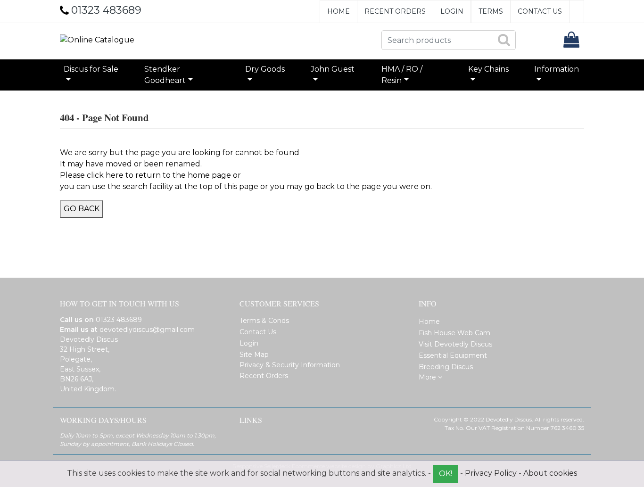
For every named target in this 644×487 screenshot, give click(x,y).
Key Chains (488, 69)
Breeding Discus (446, 367)
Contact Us (540, 11)
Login (451, 11)
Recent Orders (395, 11)
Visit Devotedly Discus (455, 344)
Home (338, 11)
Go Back (81, 208)
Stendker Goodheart (165, 75)
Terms (491, 11)
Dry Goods (265, 69)
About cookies (550, 473)
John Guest (333, 69)
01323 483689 (119, 319)
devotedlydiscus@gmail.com (147, 329)
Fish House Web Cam (454, 333)
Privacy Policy (491, 473)
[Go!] (504, 40)
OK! (445, 473)
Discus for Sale (91, 69)
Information (556, 69)
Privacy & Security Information (289, 365)
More (428, 377)
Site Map (254, 354)
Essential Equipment (453, 355)
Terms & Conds (264, 320)
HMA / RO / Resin (401, 75)
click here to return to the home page (159, 175)
